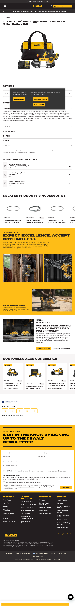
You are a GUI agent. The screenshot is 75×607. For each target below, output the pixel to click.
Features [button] (6, 126)
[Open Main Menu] (5, 6)
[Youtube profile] (66, 533)
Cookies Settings (19, 99)
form (9, 487)
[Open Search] (51, 6)
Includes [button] (6, 136)
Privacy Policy (29, 485)
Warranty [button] (7, 141)
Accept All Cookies (39, 104)
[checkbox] (4, 471)
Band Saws (16, 11)
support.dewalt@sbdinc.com (26, 487)
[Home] (3, 11)
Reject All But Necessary (40, 99)
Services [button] (6, 146)
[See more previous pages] (9, 11)
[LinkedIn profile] (70, 533)
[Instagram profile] (62, 533)
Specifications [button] (9, 131)
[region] (37, 214)
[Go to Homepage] (37, 6)
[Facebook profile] (58, 533)
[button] (72, 604)
